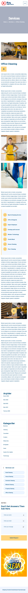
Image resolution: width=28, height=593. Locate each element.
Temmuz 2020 (6, 411)
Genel (4, 448)
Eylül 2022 (5, 403)
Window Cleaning (10, 484)
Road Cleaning (9, 472)
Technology (6, 455)
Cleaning (5, 429)
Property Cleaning (10, 488)
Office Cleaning (9, 492)
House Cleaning (9, 476)
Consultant (5, 433)
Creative (5, 437)
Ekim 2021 (5, 407)
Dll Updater (6, 444)
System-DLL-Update (8, 452)
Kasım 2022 (6, 396)
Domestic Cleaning (10, 480)
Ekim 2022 (5, 399)
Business (5, 425)
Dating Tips (6, 440)
